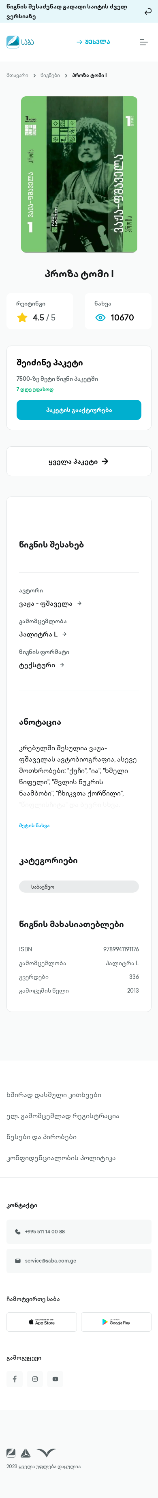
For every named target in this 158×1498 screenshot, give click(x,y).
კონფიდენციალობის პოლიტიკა (61, 1158)
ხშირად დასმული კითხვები (53, 1094)
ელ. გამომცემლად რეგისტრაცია (63, 1115)
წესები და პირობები (41, 1137)
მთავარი (17, 75)
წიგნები (50, 75)
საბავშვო (42, 886)
